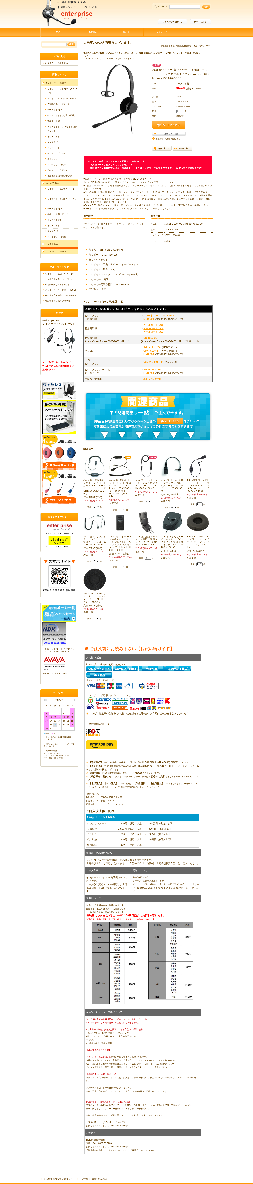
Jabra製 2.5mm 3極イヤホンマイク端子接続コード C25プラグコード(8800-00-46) (172, 485)
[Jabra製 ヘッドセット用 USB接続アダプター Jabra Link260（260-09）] (146, 475)
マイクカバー (53, 142)
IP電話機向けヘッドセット (57, 284)
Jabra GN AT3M (152, 379)
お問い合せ (126, 32)
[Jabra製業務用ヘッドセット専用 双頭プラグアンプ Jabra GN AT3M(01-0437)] (146, 532)
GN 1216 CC (150, 337)
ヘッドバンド (53, 148)
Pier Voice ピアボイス (57, 170)
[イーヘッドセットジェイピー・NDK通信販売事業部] (69, 25)
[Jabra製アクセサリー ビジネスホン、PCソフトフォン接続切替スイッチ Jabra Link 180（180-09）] (172, 532)
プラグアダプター (55, 220)
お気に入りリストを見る (56, 63)
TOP (58, 32)
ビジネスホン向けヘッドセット (59, 279)
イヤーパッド (53, 136)
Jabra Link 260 (152, 347)
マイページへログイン (172, 22)
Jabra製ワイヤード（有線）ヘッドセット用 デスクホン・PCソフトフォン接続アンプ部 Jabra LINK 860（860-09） (120, 543)
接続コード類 (53, 121)
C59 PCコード (151, 350)
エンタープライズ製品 (55, 83)
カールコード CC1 (153, 325)
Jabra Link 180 (152, 369)
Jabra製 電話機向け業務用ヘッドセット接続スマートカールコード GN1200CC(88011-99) (94, 487)
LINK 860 (148, 319)
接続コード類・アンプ (57, 214)
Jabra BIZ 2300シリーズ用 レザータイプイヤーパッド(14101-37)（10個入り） (198, 542)
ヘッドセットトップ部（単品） (61, 115)
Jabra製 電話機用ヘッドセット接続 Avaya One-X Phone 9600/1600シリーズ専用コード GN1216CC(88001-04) (120, 488)
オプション (52, 159)
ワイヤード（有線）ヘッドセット (120, 59)
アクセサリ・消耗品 (56, 164)
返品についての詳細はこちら (168, 139)
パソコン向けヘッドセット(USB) (60, 290)
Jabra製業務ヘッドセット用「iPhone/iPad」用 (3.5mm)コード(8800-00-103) (198, 485)
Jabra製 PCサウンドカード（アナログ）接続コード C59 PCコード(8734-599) (94, 540)
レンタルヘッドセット (55, 251)
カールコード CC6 (153, 328)
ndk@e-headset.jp (119, 1126)
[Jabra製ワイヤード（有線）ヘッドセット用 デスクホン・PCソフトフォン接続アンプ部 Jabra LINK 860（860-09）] (120, 532)
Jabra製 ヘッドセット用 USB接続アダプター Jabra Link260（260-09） (146, 484)
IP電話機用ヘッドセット (58, 104)
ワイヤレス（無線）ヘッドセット (60, 274)
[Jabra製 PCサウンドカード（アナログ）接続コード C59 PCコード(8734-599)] (94, 529)
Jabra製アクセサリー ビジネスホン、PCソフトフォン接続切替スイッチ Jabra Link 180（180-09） (173, 542)
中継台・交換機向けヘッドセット (60, 295)
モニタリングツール (56, 153)
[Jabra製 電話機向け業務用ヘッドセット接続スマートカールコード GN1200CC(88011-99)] (94, 475)
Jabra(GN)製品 (93, 59)
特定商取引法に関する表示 (93, 1179)
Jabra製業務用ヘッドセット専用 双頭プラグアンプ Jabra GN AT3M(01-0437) (146, 540)
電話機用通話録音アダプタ (59, 176)
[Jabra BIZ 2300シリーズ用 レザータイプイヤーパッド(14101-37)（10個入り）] (198, 532)
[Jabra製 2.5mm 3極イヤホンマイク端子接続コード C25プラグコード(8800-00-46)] (172, 475)
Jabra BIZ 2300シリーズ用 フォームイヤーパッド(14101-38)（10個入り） (94, 598)
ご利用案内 (92, 32)
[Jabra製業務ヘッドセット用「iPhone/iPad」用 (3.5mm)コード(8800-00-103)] (198, 475)
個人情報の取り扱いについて (58, 1179)
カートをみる (200, 22)
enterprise (50, 320)
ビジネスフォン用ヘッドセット (61, 98)
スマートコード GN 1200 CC (159, 315)
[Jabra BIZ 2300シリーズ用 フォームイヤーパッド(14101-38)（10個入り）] (94, 589)
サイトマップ (160, 32)
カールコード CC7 (153, 331)
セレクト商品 (51, 244)
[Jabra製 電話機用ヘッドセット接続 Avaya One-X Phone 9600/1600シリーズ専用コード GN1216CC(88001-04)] (120, 475)
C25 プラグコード (153, 362)
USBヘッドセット (55, 110)
